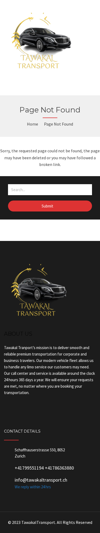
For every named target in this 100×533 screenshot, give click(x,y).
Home (32, 124)
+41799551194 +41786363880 (44, 468)
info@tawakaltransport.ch (41, 480)
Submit (48, 206)
